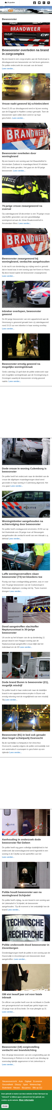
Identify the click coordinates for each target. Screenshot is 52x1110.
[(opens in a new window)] (35, 3)
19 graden (11, 2)
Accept (5, 1106)
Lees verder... (8, 68)
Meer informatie (26, 1100)
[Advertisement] (26, 412)
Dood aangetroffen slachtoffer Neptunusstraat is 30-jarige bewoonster (20, 629)
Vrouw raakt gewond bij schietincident (25, 103)
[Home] (13, 10)
